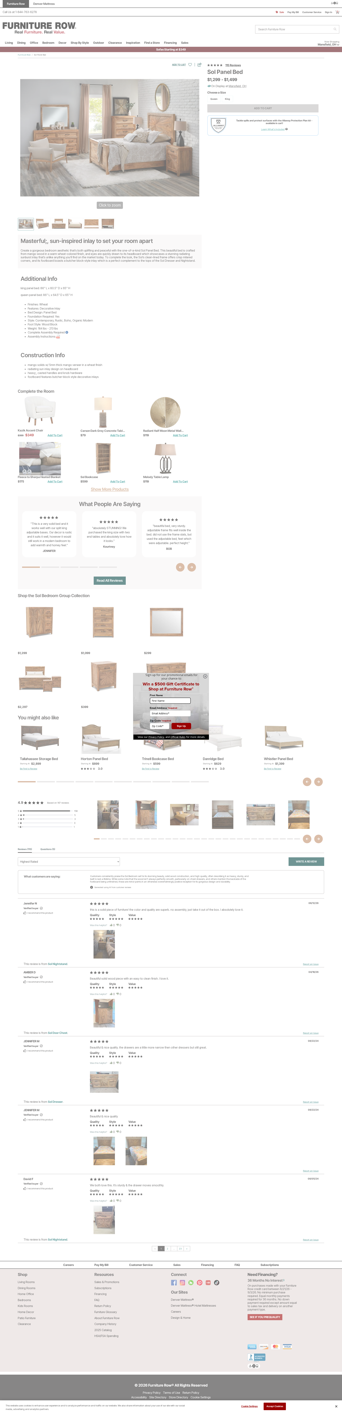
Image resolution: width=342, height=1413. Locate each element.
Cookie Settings (249, 1406)
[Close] (336, 1406)
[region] (171, 1406)
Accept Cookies (274, 1406)
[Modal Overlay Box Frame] (171, 706)
